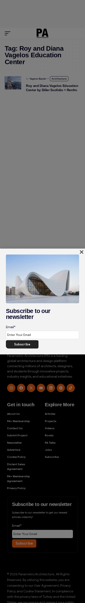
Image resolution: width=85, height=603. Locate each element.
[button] (81, 252)
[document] (42, 301)
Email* (10, 327)
